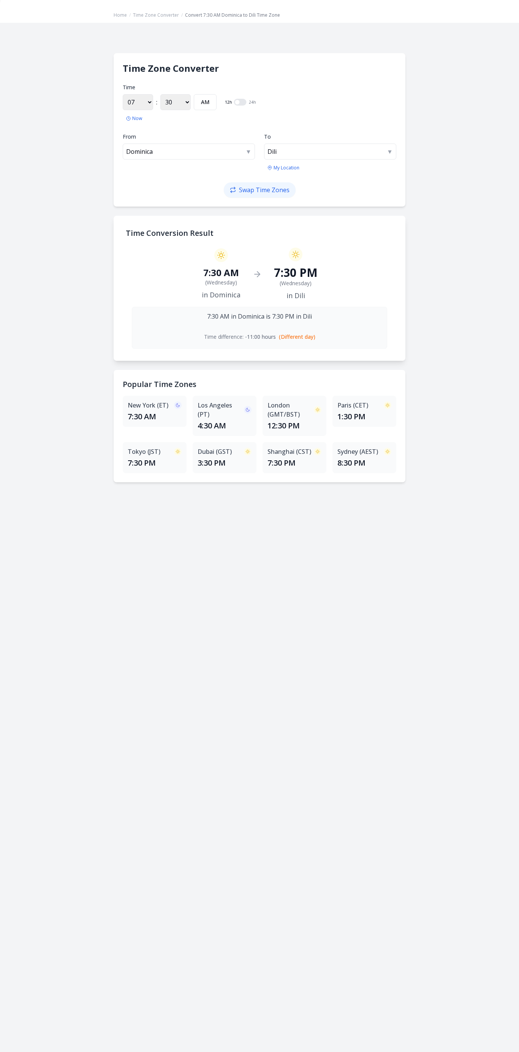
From (129, 136)
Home (120, 15)
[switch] (240, 102)
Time (129, 87)
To (267, 136)
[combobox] (189, 152)
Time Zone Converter (156, 15)
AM (205, 102)
